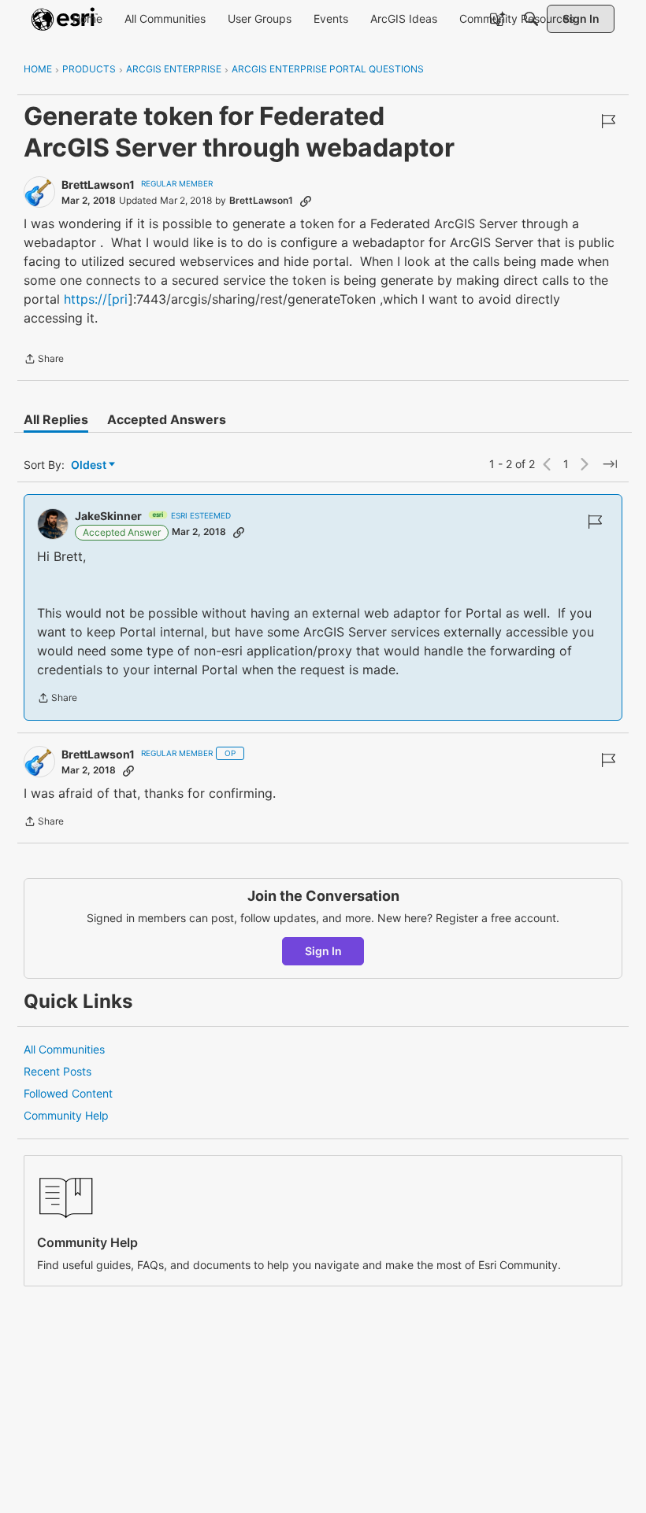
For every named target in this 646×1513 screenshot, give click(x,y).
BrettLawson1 (98, 184)
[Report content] (608, 121)
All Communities (64, 1049)
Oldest (90, 465)
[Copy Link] (305, 201)
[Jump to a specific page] (609, 464)
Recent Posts (57, 1071)
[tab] (56, 419)
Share (44, 360)
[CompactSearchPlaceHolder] (531, 19)
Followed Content (68, 1093)
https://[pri (96, 299)
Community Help (66, 1115)
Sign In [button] (323, 951)
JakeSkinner (108, 515)
